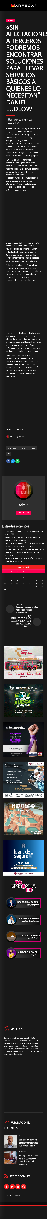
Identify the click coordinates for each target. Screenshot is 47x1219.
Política (11, 21)
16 (42, 580)
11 (11, 580)
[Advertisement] (23, 216)
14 (29, 580)
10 (5, 580)
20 (23, 584)
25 (11, 587)
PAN (9, 454)
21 (29, 584)
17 (5, 584)
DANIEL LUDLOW (13, 448)
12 (17, 580)
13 (23, 580)
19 (17, 584)
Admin (12, 437)
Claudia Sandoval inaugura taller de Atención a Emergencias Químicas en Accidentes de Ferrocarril (24, 552)
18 (11, 584)
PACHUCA (33, 448)
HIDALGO (24, 448)
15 (36, 580)
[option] (23, 121)
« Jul (3, 595)
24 (5, 587)
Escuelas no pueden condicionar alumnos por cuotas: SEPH (28, 1142)
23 (42, 584)
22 (36, 584)
